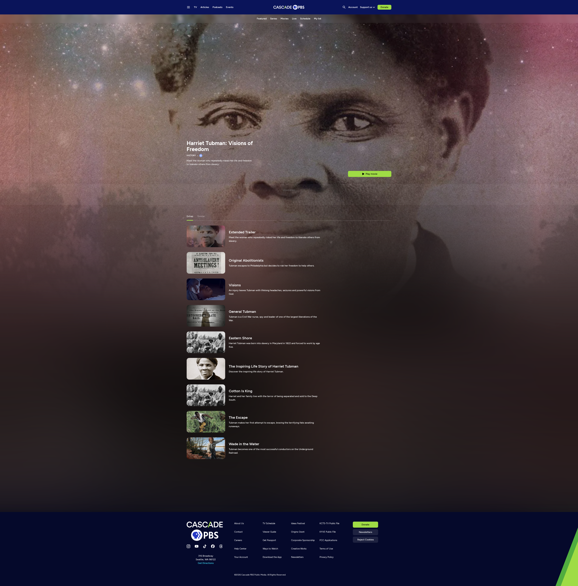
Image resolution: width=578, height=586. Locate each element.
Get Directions (206, 563)
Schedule (305, 18)
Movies (284, 18)
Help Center (240, 548)
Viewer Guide (269, 531)
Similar (201, 216)
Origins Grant (298, 531)
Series (273, 18)
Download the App (272, 557)
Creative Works (298, 548)
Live (294, 18)
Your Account (241, 557)
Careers (238, 540)
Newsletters (365, 532)
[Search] (344, 7)
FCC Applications (328, 540)
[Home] (206, 531)
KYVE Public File (328, 531)
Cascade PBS (247, 575)
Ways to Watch (270, 548)
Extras (190, 216)
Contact (238, 531)
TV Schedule (269, 523)
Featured (262, 18)
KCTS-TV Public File (329, 523)
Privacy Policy (327, 557)
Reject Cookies (365, 539)
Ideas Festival (298, 523)
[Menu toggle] (188, 7)
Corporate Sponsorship (303, 540)
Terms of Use (326, 548)
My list (317, 18)
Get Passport (269, 540)
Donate (384, 7)
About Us (239, 523)
